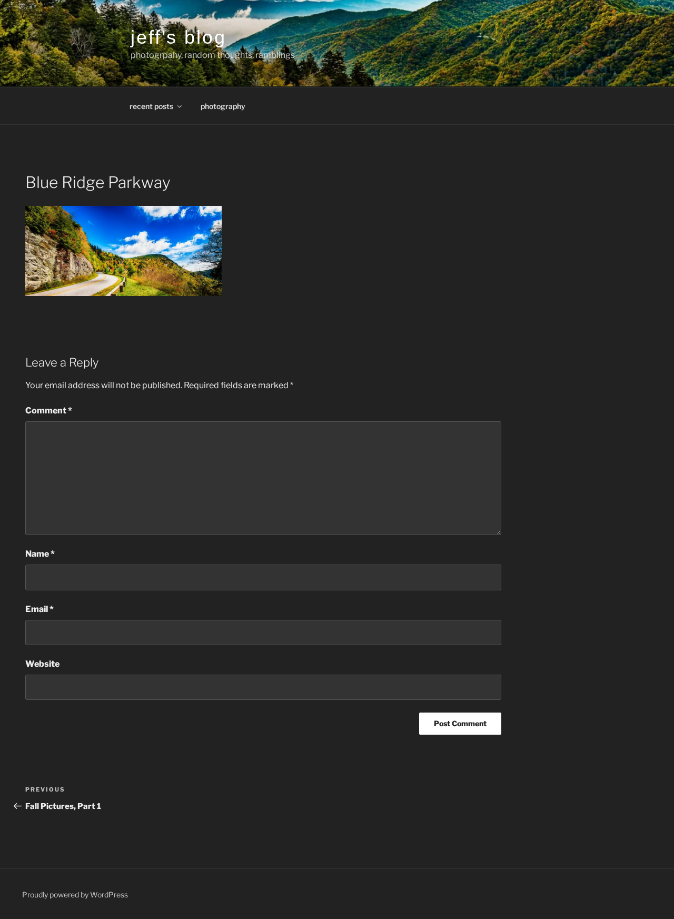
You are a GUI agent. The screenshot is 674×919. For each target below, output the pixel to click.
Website (42, 664)
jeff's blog (178, 37)
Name (40, 554)
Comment (48, 411)
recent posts (151, 106)
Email (39, 609)
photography (223, 106)
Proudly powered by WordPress (75, 894)
